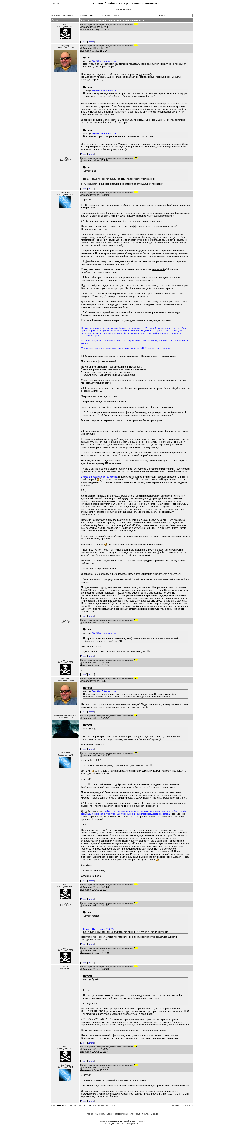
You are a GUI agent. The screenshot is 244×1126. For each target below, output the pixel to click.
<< (102, 15)
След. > (115, 15)
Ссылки (145, 1114)
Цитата (91, 42)
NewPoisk (65, 192)
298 (113, 1105)
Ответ (83, 42)
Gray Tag (65, 45)
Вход (128, 9)
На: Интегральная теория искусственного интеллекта (106, 24)
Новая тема (67, 15)
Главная (89, 1114)
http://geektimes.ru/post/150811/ (98, 929)
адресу (142, 1121)
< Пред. (107, 15)
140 (71, 1105)
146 (98, 1105)
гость (65, 158)
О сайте (154, 1114)
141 (75, 1105)
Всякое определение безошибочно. (99, 477)
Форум (138, 1114)
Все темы (55, 15)
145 (94, 1105)
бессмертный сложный (65, 715)
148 (106, 1105)
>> (120, 15)
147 (102, 1105)
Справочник (112, 1114)
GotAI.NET (56, 4)
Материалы (100, 1114)
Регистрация (119, 9)
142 (80, 1105)
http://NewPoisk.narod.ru (104, 61)
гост (65, 24)
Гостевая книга (126, 1114)
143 (84, 1105)
